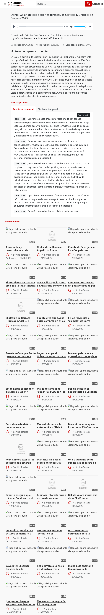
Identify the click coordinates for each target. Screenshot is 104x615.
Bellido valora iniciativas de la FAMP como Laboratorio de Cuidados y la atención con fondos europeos (83, 496)
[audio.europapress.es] (19, 4)
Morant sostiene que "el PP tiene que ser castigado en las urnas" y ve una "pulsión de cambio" (51, 603)
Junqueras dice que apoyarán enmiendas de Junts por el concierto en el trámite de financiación (20, 603)
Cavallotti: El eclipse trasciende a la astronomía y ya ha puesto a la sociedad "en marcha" (20, 567)
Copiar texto (83, 115)
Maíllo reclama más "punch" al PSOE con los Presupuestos (51, 390)
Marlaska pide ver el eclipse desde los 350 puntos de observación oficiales (50, 461)
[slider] (40, 26)
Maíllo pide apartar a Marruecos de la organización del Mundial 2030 (80, 567)
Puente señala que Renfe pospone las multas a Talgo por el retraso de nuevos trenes (21, 355)
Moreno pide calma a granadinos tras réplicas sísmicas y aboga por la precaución (82, 355)
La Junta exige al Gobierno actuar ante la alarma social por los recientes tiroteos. (51, 355)
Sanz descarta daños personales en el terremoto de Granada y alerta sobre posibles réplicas (20, 426)
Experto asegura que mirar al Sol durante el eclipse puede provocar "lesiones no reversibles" (20, 496)
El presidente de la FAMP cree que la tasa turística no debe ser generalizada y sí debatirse (21, 284)
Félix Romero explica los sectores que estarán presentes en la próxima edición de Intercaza (20, 461)
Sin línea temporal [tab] (48, 109)
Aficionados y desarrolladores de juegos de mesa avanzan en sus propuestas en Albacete (20, 249)
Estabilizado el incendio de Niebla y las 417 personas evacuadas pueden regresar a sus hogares (20, 390)
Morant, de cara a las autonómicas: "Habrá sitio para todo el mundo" (49, 426)
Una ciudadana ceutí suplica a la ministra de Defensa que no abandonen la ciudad (82, 461)
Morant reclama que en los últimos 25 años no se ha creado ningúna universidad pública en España (83, 426)
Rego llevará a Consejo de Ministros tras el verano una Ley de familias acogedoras (50, 567)
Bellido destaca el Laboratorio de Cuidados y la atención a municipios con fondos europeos (83, 390)
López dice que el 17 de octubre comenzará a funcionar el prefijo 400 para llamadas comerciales (19, 532)
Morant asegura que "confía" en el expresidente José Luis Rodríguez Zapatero (50, 532)
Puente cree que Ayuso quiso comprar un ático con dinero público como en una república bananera (51, 319)
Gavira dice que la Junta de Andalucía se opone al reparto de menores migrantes (52, 284)
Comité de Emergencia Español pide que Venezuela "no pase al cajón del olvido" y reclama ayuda (81, 249)
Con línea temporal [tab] (23, 109)
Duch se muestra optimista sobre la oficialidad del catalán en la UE (83, 532)
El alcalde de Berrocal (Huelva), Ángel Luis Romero (18, 319)
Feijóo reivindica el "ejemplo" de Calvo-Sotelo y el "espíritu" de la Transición (82, 319)
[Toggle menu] (5, 4)
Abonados (97, 3)
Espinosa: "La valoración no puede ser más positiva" (51, 496)
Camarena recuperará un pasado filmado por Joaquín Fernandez (81, 284)
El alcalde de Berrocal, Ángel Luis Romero (50, 249)
